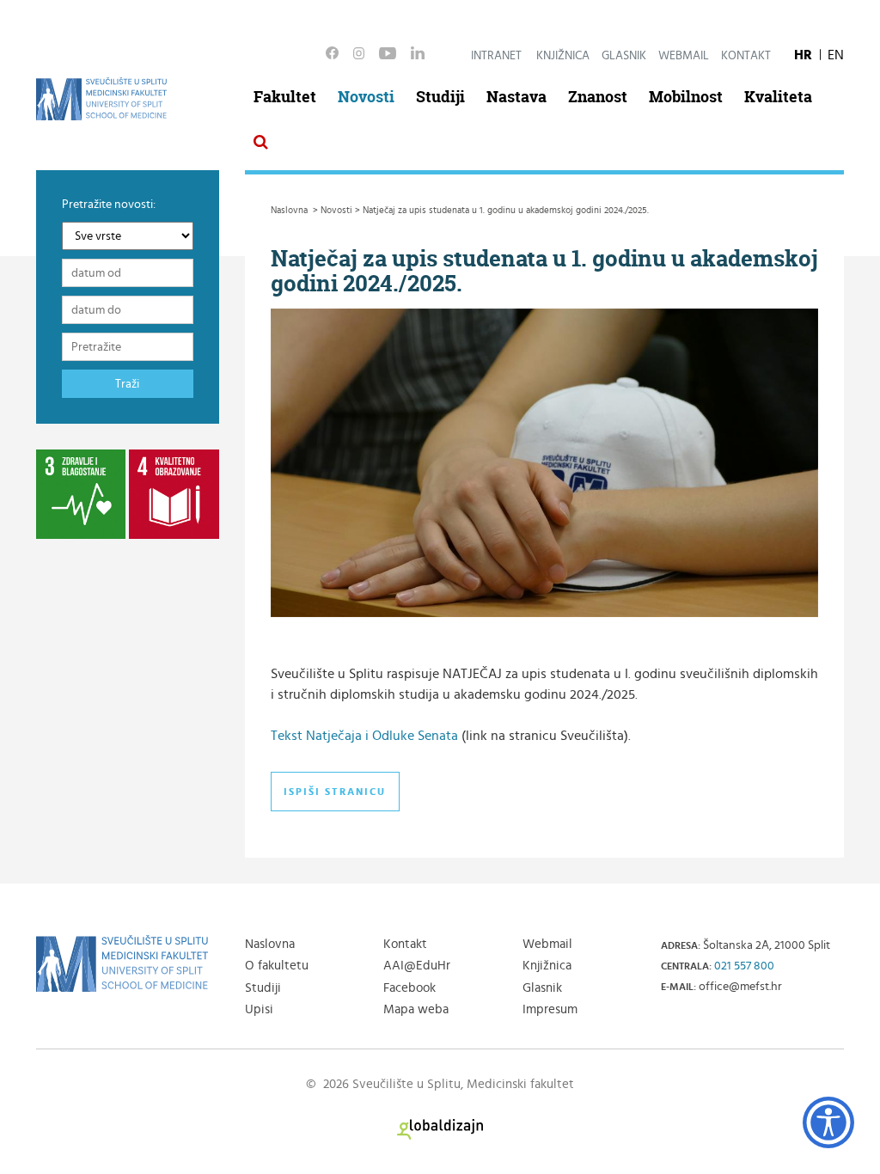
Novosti (366, 96)
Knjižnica (563, 56)
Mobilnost (686, 96)
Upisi (259, 1009)
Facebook (409, 987)
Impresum (550, 1009)
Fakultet (285, 96)
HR (803, 55)
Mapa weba (416, 1009)
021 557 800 (744, 966)
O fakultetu (277, 965)
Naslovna (270, 944)
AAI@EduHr (416, 965)
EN (836, 55)
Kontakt (746, 56)
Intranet (496, 56)
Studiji (440, 96)
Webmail (683, 56)
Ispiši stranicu (335, 791)
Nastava (516, 96)
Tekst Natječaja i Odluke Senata (364, 736)
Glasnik (624, 56)
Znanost (597, 96)
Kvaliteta (778, 96)
